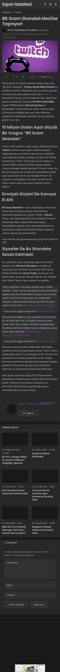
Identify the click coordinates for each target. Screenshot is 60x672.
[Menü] (55, 4)
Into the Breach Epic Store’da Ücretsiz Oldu (15, 492)
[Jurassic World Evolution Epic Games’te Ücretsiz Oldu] (45, 476)
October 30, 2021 (44, 311)
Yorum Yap (11, 542)
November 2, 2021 (45, 341)
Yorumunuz (12, 562)
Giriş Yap (38, 604)
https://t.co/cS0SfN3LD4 (15, 335)
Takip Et (30, 413)
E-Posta (10, 595)
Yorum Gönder (16, 604)
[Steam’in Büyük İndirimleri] (45, 439)
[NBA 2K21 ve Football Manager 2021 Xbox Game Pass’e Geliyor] (15, 512)
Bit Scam (47, 94)
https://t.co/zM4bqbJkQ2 (41, 305)
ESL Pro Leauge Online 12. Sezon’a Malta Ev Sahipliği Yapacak (14, 460)
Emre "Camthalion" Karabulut (23, 30)
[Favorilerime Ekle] (7, 76)
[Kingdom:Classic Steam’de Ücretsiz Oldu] (45, 512)
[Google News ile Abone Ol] (46, 76)
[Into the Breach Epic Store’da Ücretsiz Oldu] (15, 476)
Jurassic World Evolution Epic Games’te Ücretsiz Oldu (42, 495)
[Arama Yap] (45, 4)
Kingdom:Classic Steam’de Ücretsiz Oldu (42, 530)
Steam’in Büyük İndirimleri (41, 455)
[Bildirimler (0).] (50, 4)
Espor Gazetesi (17, 4)
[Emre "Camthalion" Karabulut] (11, 409)
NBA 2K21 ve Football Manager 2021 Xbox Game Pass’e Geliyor (14, 530)
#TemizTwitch (33, 331)
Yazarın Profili (49, 403)
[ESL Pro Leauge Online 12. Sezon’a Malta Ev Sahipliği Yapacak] (15, 439)
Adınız (9, 585)
